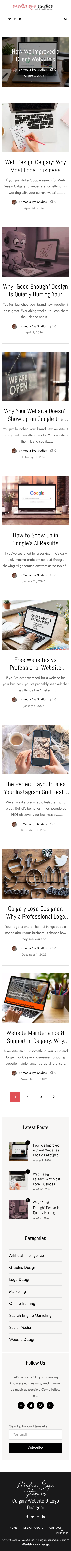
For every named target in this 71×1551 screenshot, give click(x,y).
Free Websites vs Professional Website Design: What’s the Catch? (35, 667)
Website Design (22, 1339)
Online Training (22, 1303)
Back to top (62, 1533)
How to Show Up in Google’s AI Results (35, 539)
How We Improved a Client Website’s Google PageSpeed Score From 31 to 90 (36, 63)
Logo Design (19, 1279)
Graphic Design (22, 1267)
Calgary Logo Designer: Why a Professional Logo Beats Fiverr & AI (35, 916)
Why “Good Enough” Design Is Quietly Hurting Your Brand (35, 294)
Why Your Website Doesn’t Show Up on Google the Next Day (35, 419)
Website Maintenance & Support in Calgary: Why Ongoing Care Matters (36, 1041)
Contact (55, 1528)
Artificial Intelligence (26, 1255)
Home (14, 1528)
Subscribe (35, 1447)
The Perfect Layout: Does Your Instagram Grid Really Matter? (35, 792)
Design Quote (33, 1528)
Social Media (20, 1327)
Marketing (17, 1291)
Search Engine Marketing (30, 1315)
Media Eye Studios (35, 69)
